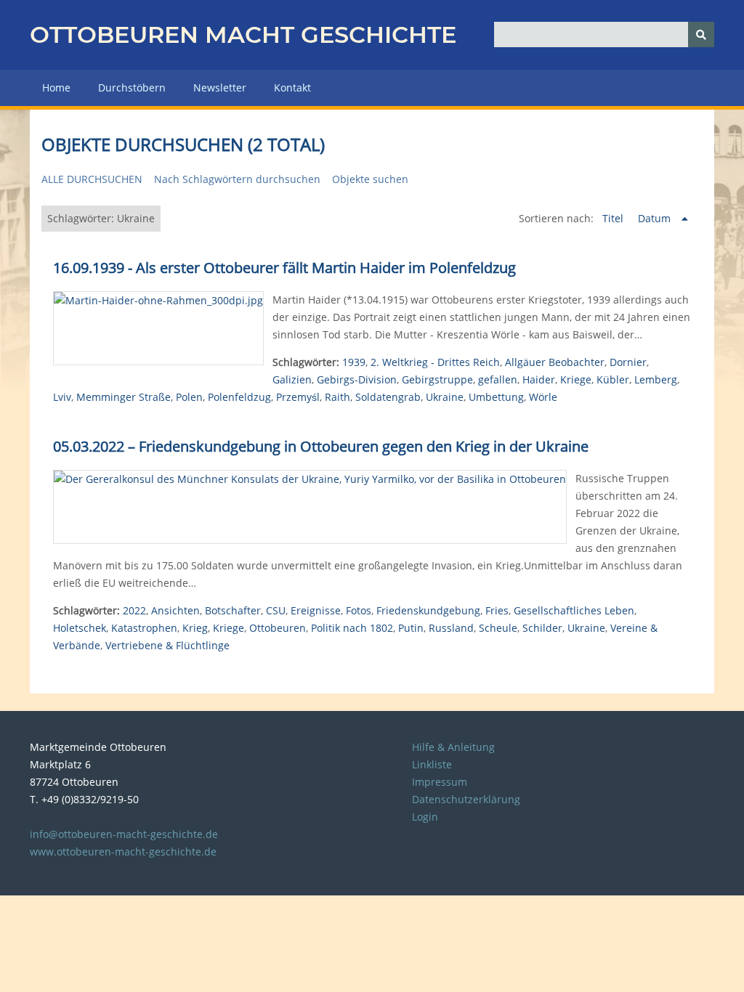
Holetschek (79, 628)
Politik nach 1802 (352, 628)
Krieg (195, 628)
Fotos (358, 610)
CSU (276, 610)
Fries (497, 610)
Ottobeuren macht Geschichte (243, 34)
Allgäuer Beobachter (554, 362)
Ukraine (445, 397)
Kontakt (292, 87)
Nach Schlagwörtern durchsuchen (237, 179)
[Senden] (701, 34)
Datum (656, 218)
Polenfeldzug (239, 397)
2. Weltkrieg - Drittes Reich (435, 362)
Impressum (439, 782)
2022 (134, 610)
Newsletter (219, 87)
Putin (411, 628)
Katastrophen (144, 628)
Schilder (542, 628)
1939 (353, 362)
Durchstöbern (132, 87)
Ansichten (175, 610)
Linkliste (432, 764)
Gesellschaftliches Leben (574, 610)
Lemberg (655, 379)
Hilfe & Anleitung (453, 747)
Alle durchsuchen (91, 179)
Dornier (628, 362)
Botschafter (233, 610)
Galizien (292, 379)
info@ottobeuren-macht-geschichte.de (124, 834)
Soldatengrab (388, 397)
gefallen (497, 379)
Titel (614, 218)
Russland (451, 628)
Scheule (498, 628)
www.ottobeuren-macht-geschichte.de (123, 851)
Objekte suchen (370, 179)
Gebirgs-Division (357, 379)
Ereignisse (316, 610)
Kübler (613, 379)
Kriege (575, 379)
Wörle (543, 397)
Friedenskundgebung (428, 610)
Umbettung (496, 397)
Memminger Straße (123, 397)
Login (425, 817)
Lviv (62, 397)
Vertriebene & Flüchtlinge (167, 645)
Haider (538, 379)
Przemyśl (298, 397)
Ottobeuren (277, 628)
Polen (189, 397)
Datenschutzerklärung (466, 799)
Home (56, 87)
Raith (337, 397)
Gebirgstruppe (437, 379)
